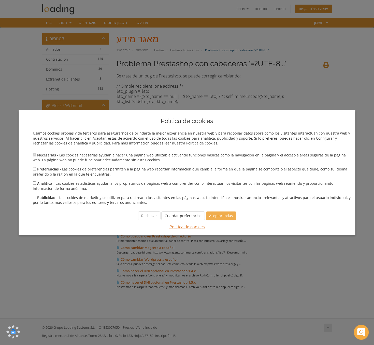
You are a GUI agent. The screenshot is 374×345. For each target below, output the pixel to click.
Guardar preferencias (183, 215)
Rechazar (149, 215)
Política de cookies (187, 227)
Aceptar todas (221, 215)
